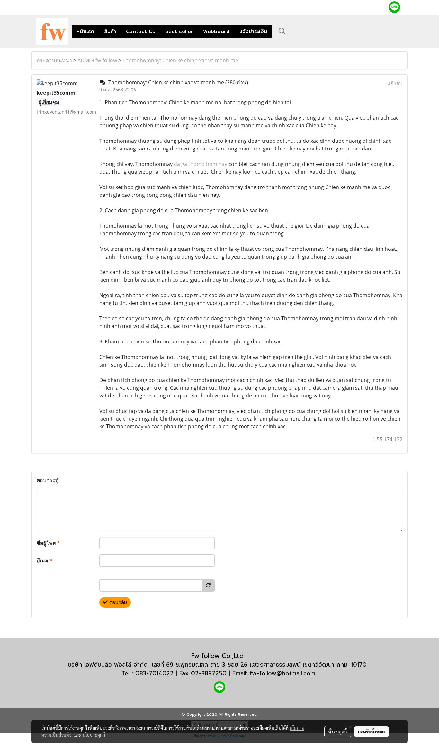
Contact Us (140, 31)
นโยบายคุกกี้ (94, 735)
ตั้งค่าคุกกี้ (337, 731)
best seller (179, 31)
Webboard (216, 31)
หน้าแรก (85, 31)
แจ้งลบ (394, 83)
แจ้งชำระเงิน (253, 31)
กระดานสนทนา (54, 60)
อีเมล (44, 560)
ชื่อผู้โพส (48, 543)
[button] (282, 31)
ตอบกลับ (117, 602)
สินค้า (110, 31)
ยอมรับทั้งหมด (371, 731)
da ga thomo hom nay (200, 164)
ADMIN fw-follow (97, 60)
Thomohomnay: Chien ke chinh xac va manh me (180, 60)
